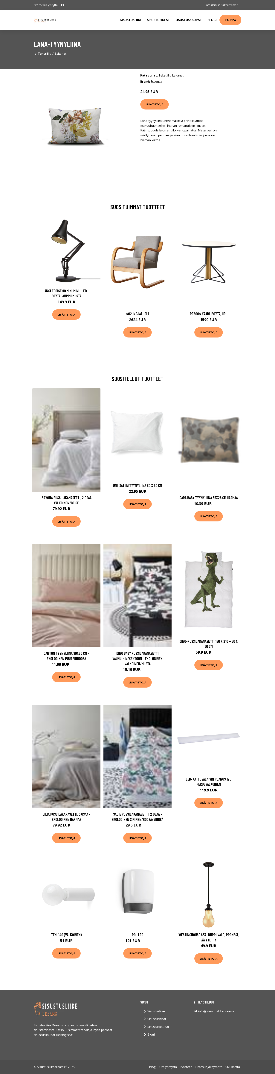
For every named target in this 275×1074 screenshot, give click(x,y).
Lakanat (61, 54)
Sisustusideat (158, 20)
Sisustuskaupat (188, 20)
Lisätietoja (154, 104)
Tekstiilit (44, 54)
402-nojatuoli (137, 313)
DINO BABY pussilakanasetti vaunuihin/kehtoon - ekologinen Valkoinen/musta (137, 658)
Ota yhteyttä (168, 1067)
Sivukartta (232, 1067)
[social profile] (62, 5)
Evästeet (186, 1067)
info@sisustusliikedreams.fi (222, 5)
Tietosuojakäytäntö (208, 1067)
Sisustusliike (130, 20)
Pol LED (137, 934)
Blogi (212, 20)
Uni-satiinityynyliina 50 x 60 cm (137, 485)
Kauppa (230, 20)
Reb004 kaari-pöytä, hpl (208, 313)
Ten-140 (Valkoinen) (66, 934)
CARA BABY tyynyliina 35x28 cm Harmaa (208, 497)
